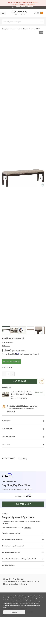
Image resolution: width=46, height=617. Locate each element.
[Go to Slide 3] (22, 330)
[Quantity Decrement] (4, 374)
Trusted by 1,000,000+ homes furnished (22, 406)
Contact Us (31, 6)
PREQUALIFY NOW (23, 504)
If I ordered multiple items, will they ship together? (19, 559)
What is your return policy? (11, 533)
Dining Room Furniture (9, 29)
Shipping (6, 444)
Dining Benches (23, 29)
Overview (6, 421)
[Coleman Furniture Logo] (19, 13)
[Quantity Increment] (12, 374)
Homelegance (8, 342)
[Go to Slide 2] (14, 330)
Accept (14, 612)
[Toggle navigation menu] (3, 13)
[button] (35, 13)
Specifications (8, 436)
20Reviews (6, 346)
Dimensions (7, 429)
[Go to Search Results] (41, 21)
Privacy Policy (16, 605)
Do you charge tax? (8, 565)
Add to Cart (19, 381)
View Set (39, 392)
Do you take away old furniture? (13, 546)
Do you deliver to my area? (11, 552)
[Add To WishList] (41, 381)
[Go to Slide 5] (38, 330)
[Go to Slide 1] (6, 330)
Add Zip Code (6, 367)
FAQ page (27, 527)
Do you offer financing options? (12, 539)
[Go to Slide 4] (30, 330)
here (4, 607)
